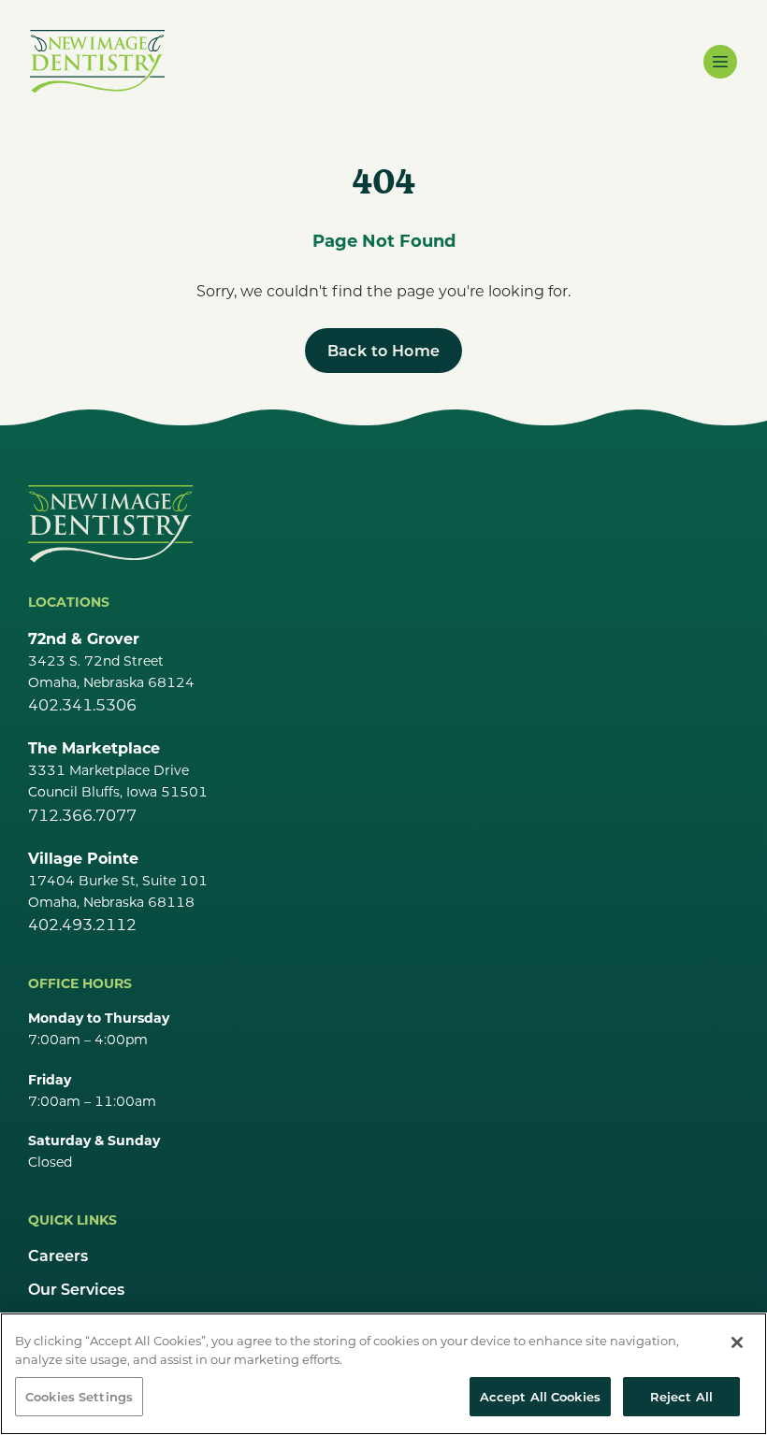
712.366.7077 (82, 815)
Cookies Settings (79, 1396)
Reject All (681, 1396)
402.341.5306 (82, 704)
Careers (58, 1255)
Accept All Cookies (540, 1396)
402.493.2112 (82, 924)
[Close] (737, 1342)
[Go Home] (110, 523)
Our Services (76, 1289)
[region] (383, 1374)
